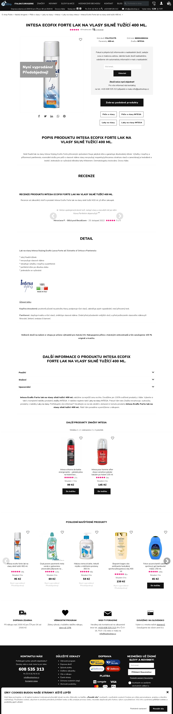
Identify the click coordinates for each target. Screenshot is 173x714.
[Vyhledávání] (125, 3)
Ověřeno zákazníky (67, 671)
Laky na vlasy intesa (70, 14)
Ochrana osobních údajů (70, 681)
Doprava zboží (66, 664)
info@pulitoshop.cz (132, 9)
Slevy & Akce (67, 3)
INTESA (140, 41)
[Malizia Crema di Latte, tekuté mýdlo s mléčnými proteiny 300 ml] (86, 560)
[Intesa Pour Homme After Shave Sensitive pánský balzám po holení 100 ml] (102, 466)
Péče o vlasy (35, 14)
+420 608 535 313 (111, 9)
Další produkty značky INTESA (86, 422)
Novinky (53, 3)
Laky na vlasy (47, 14)
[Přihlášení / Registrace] (161, 3)
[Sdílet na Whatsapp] (58, 117)
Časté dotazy (65, 677)
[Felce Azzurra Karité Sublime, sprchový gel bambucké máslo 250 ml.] (155, 560)
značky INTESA (60, 400)
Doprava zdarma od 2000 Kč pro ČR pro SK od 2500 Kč (32, 9)
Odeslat (122, 73)
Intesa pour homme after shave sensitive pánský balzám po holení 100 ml (102, 472)
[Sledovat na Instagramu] (80, 9)
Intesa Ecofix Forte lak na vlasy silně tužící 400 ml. (101, 14)
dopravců (161, 624)
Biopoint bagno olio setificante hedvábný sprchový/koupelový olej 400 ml (121, 567)
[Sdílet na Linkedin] (51, 117)
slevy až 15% (65, 627)
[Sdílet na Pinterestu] (64, 117)
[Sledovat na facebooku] (78, 9)
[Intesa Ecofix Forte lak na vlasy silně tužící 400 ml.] (17, 560)
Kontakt (108, 3)
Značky (41, 3)
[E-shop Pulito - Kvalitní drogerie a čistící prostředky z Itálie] (6, 5)
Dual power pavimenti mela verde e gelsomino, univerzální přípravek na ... (52, 566)
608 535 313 (31, 669)
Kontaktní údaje (31, 681)
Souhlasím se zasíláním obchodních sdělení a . (143, 686)
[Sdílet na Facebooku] (39, 117)
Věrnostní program (67, 661)
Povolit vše (158, 709)
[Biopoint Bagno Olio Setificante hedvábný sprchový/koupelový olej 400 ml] (121, 560)
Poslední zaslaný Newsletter (141, 678)
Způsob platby (66, 667)
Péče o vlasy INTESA (131, 114)
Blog (119, 3)
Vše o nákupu (65, 674)
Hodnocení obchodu (89, 3)
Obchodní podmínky (68, 684)
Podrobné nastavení (138, 708)
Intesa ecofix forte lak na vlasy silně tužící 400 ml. (17, 564)
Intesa (57, 14)
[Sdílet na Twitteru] (45, 117)
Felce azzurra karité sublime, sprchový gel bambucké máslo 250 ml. (155, 566)
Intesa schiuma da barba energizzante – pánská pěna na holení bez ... (71, 472)
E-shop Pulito (7, 14)
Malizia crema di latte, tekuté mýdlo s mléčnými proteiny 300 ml (86, 566)
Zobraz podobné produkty (122, 102)
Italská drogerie (24, 3)
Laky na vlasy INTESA (131, 122)
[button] (167, 691)
